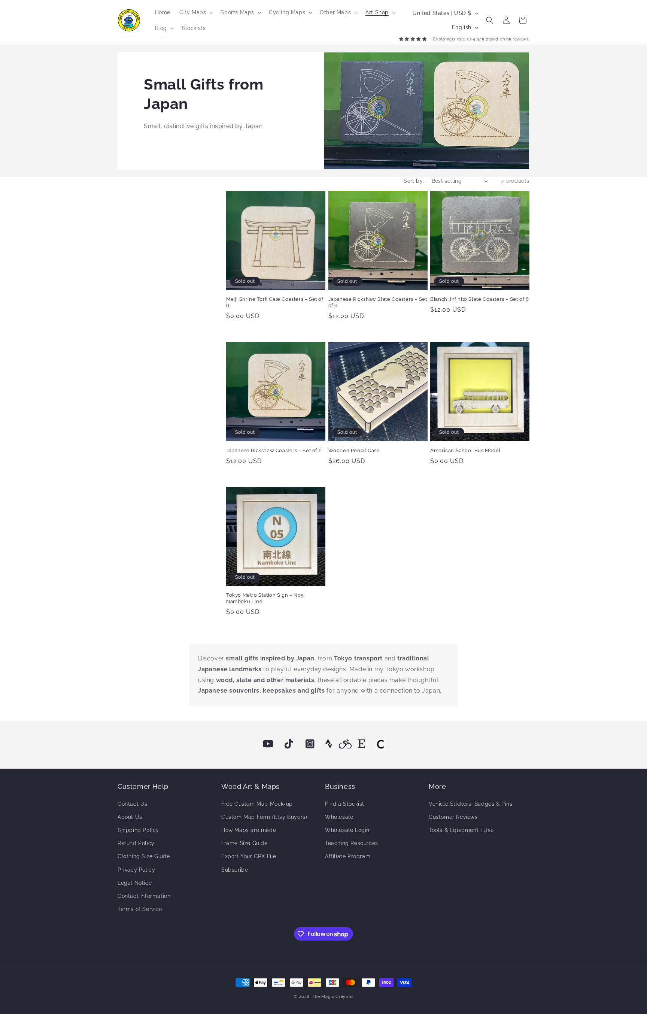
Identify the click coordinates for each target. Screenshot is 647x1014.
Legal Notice (135, 883)
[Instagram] (310, 744)
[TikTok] (289, 744)
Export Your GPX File (248, 856)
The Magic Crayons (332, 996)
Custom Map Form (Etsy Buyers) (264, 817)
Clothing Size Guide (144, 856)
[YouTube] (268, 744)
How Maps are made (248, 830)
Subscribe (234, 870)
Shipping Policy (138, 830)
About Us (130, 817)
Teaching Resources (351, 843)
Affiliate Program (347, 856)
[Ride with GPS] (345, 744)
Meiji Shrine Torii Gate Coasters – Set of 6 (275, 302)
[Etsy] (361, 744)
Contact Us (133, 804)
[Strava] (328, 744)
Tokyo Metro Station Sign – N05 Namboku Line (265, 598)
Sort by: (414, 181)
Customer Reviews (453, 817)
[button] (195, 12)
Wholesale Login (347, 830)
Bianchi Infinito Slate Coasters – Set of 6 (479, 299)
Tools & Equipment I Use (461, 830)
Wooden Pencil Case (354, 450)
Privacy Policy (136, 870)
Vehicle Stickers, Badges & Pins (471, 804)
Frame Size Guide (244, 843)
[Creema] (380, 744)
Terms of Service (140, 909)
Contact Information (144, 896)
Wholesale (339, 817)
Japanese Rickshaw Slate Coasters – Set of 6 (377, 302)
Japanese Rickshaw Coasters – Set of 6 (274, 450)
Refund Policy (136, 843)
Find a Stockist (344, 804)
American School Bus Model (465, 450)
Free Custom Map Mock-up (257, 804)
